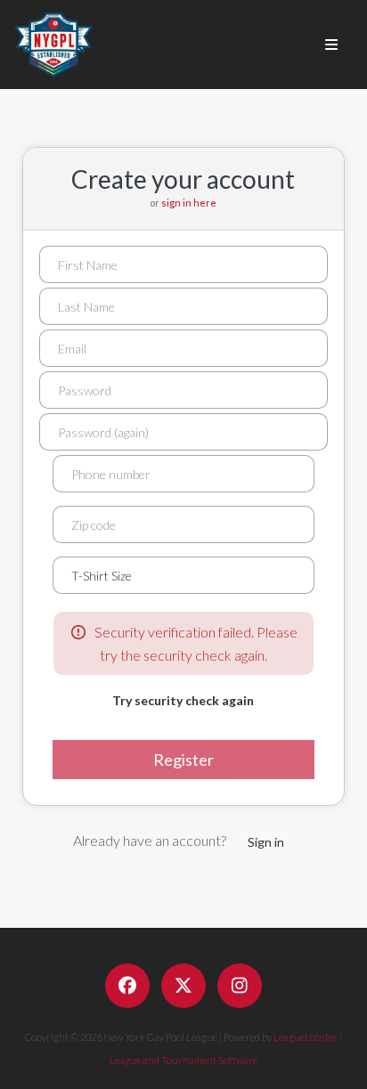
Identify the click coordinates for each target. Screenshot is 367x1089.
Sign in (266, 841)
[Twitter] (183, 985)
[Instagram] (239, 985)
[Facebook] (127, 985)
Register (183, 759)
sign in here (188, 202)
